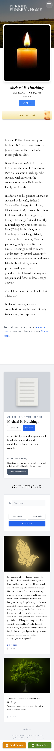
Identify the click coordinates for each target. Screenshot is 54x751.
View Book (14, 427)
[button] (27, 554)
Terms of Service (34, 738)
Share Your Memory (18, 471)
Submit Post (27, 523)
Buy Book (29, 427)
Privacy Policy (20, 738)
